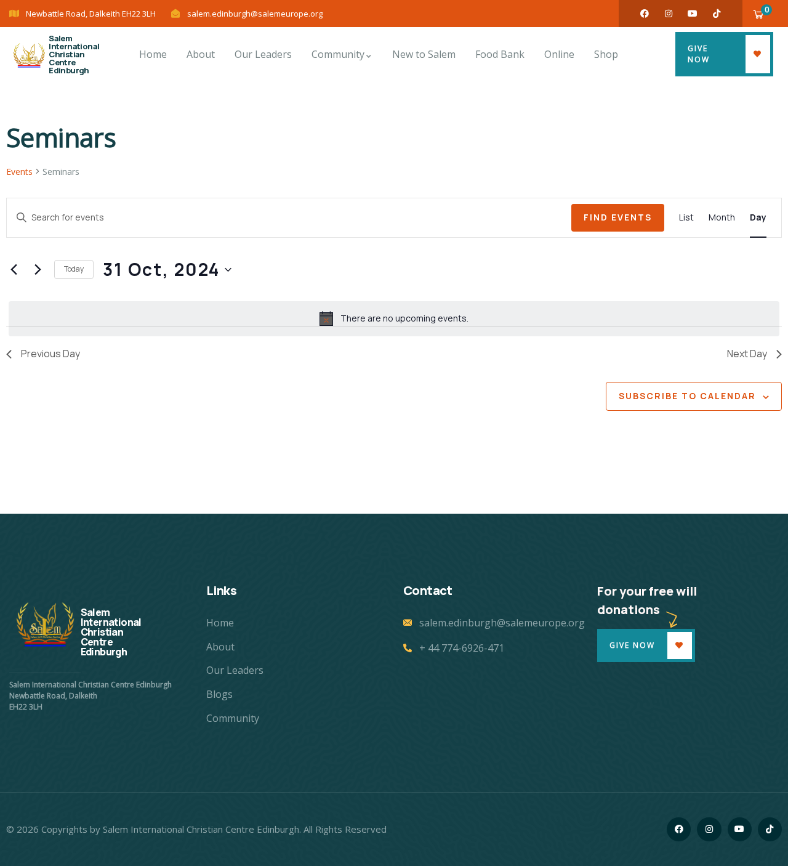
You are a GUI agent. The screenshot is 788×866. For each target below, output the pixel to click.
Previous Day (50, 353)
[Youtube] (692, 13)
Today (74, 269)
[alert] (394, 318)
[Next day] (37, 269)
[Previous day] (13, 269)
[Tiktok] (716, 13)
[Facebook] (644, 13)
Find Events (618, 217)
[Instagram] (668, 13)
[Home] (29, 54)
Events (19, 171)
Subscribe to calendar (687, 396)
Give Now (699, 54)
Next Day (747, 353)
